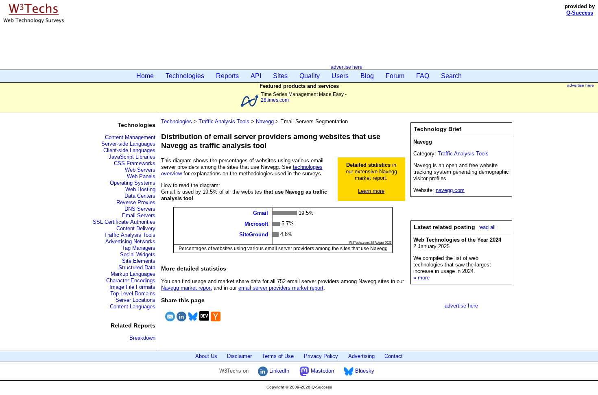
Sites (280, 75)
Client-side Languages (129, 150)
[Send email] (170, 322)
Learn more (371, 191)
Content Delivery (135, 228)
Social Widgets (137, 254)
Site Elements (138, 261)
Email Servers (138, 215)
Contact (393, 356)
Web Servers (140, 170)
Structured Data (136, 267)
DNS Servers (139, 209)
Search (451, 75)
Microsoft (256, 223)
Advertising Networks (130, 241)
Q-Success (579, 13)
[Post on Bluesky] (193, 322)
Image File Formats (132, 287)
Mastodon (321, 371)
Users (340, 75)
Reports (227, 75)
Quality (309, 75)
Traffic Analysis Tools (129, 235)
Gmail (260, 213)
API (256, 75)
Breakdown (142, 338)
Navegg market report (186, 288)
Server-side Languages (128, 144)
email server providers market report (280, 288)
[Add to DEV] (204, 322)
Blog (367, 75)
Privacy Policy (321, 356)
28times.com (275, 100)
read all (486, 227)
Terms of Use (278, 356)
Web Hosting (140, 189)
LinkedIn (278, 371)
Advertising (361, 356)
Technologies (185, 75)
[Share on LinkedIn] (181, 322)
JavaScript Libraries (132, 157)
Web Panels (141, 176)
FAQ (422, 75)
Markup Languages (133, 274)
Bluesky (364, 371)
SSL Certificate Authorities (124, 222)
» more (421, 278)
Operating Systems (132, 183)
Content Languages (132, 306)
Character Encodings (130, 280)
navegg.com (450, 190)
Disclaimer (239, 356)
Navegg (265, 121)
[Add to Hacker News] (215, 322)
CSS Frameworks (134, 163)
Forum (395, 75)
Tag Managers (138, 248)
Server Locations (135, 300)
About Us (206, 356)
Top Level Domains (132, 293)
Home (145, 75)
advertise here (346, 67)
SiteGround (253, 234)
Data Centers (139, 196)
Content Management (130, 137)
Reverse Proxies (135, 202)
